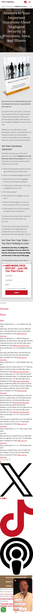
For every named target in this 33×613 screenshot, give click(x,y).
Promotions (9, 6)
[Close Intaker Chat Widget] (31, 576)
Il (3, 314)
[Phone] (25, 2)
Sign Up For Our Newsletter (16, 577)
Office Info (20, 334)
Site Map (7, 594)
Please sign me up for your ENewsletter (16, 288)
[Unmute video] (22, 592)
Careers (9, 586)
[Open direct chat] (29, 576)
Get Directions (24, 345)
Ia (2, 320)
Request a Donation (13, 582)
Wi (4, 308)
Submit (16, 293)
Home (3, 6)
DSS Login (13, 594)
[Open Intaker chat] (16, 612)
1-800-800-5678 (7, 265)
